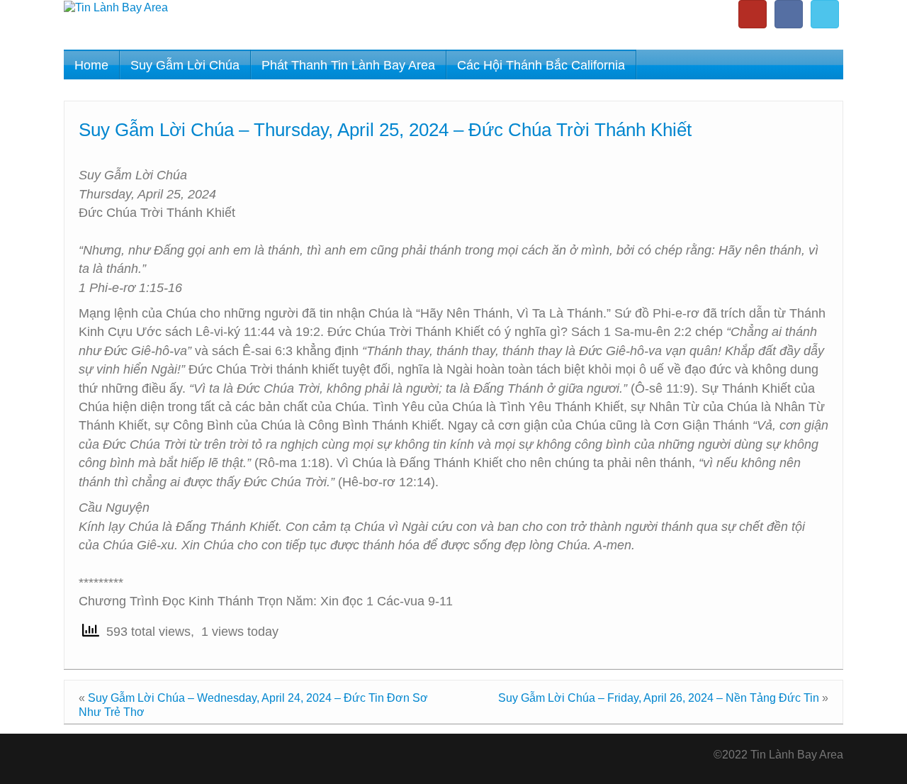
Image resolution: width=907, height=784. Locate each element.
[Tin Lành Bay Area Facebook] (788, 14)
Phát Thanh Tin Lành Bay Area (348, 65)
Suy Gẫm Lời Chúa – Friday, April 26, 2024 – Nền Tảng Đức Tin (658, 698)
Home (91, 65)
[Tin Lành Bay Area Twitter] (825, 14)
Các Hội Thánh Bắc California (541, 65)
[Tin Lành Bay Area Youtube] (752, 14)
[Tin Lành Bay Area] (116, 7)
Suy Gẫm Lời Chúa (185, 65)
